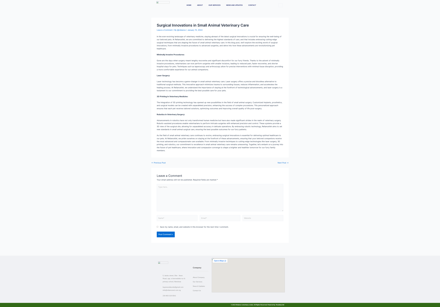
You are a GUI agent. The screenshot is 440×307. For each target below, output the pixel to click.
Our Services (214, 5)
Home (189, 5)
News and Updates (234, 5)
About (200, 5)
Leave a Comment (165, 30)
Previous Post (158, 163)
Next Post (283, 163)
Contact (252, 5)
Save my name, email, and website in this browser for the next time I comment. (194, 227)
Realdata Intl (280, 305)
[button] (281, 5)
